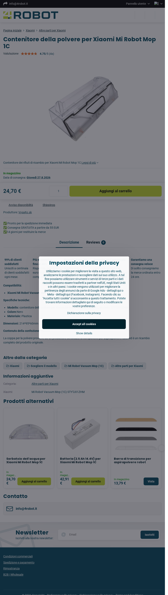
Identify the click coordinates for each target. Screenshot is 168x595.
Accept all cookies (84, 324)
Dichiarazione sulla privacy (84, 313)
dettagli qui (114, 290)
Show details (84, 333)
